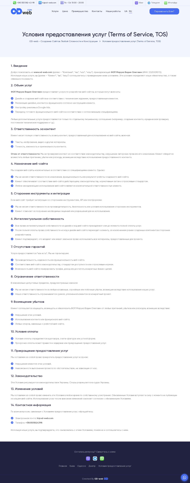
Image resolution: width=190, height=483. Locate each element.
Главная (63, 466)
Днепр (92, 466)
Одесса (81, 466)
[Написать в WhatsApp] (184, 477)
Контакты (97, 11)
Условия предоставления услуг (114, 466)
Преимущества (80, 11)
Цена (65, 11)
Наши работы (113, 11)
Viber (141, 3)
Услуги (55, 11)
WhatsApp (172, 3)
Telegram (155, 3)
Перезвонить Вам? (164, 11)
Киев (72, 466)
